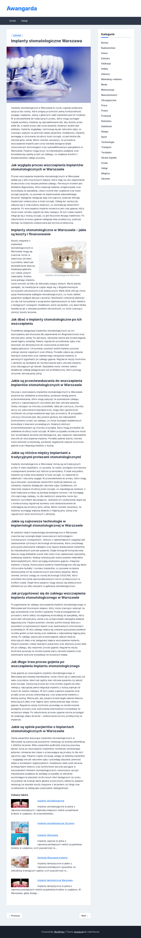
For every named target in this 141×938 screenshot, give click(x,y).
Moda (104, 84)
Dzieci (104, 53)
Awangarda (22, 8)
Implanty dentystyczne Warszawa (55, 880)
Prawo (104, 110)
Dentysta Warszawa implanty (52, 857)
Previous (14, 916)
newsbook (79, 932)
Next (85, 916)
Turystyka (106, 152)
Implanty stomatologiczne (50, 800)
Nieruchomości (109, 95)
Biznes (104, 42)
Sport (104, 136)
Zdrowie (17, 36)
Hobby (104, 68)
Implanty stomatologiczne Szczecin (55, 823)
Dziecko (105, 58)
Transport (106, 147)
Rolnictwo (106, 121)
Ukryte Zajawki (109, 157)
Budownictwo (108, 48)
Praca (104, 105)
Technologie (107, 142)
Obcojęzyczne (108, 100)
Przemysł (106, 115)
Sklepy (104, 131)
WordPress (59, 932)
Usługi (24, 20)
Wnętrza (105, 173)
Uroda (12, 20)
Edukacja (106, 63)
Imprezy (105, 74)
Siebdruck (106, 126)
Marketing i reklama (111, 79)
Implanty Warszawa (47, 835)
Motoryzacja (107, 89)
